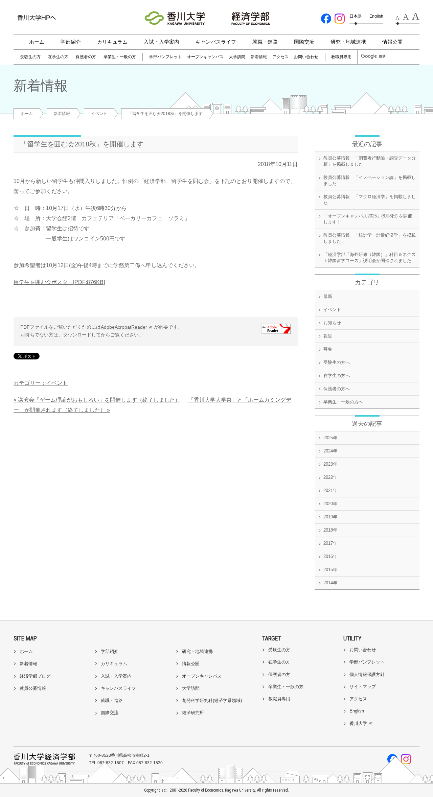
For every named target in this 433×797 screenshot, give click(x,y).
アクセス (280, 56)
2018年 (330, 530)
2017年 (330, 543)
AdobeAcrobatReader (124, 327)
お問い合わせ (306, 56)
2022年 (330, 477)
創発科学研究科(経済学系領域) (212, 700)
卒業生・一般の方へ (343, 401)
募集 (327, 349)
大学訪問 (237, 56)
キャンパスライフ (216, 42)
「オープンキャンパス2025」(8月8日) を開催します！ (367, 219)
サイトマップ (362, 686)
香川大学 (358, 723)
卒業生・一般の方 (120, 56)
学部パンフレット (165, 56)
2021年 (330, 490)
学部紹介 (71, 42)
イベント (99, 113)
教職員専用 (341, 56)
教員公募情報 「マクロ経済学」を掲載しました (369, 199)
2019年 (330, 516)
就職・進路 (265, 42)
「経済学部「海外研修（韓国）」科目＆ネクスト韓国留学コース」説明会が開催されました (369, 257)
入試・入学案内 (161, 42)
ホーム (36, 42)
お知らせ (332, 322)
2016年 (330, 556)
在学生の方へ (336, 375)
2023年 (330, 464)
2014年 (330, 582)
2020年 (330, 503)
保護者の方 (86, 56)
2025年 (330, 437)
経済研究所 (193, 712)
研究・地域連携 (348, 42)
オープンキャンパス (205, 56)
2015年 (330, 569)
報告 (327, 335)
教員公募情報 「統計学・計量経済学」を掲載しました (369, 238)
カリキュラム (112, 42)
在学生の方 (58, 56)
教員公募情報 (33, 688)
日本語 (355, 16)
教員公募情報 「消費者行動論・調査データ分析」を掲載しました (369, 161)
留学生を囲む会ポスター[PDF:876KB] (59, 282)
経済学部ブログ (35, 676)
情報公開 (392, 42)
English (376, 16)
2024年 (330, 450)
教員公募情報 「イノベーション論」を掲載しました (369, 180)
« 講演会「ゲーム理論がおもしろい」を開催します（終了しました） (97, 400)
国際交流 (304, 42)
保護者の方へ (336, 388)
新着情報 (259, 56)
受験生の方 (30, 56)
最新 (327, 296)
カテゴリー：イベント (41, 383)
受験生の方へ (336, 362)
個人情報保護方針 (367, 674)
